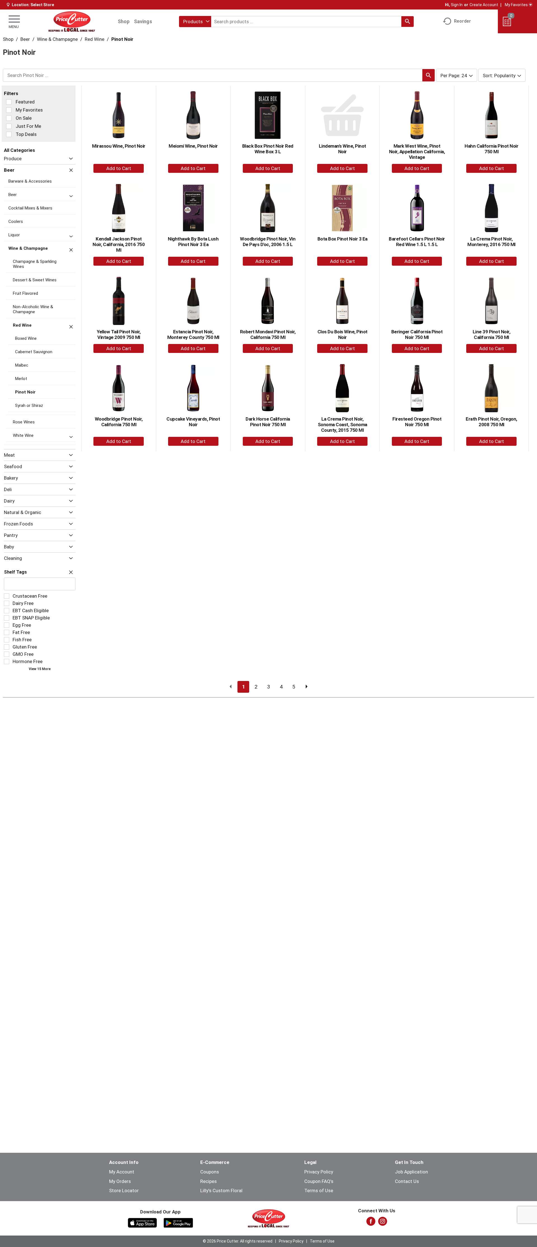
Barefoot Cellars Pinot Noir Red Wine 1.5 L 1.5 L (417, 241)
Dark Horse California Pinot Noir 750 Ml (268, 421)
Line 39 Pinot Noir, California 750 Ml (491, 334)
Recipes (208, 1181)
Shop (123, 21)
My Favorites (516, 5)
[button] (69, 159)
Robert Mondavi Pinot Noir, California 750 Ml (268, 334)
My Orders (120, 1181)
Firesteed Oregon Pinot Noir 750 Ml (416, 421)
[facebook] (370, 1223)
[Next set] (306, 687)
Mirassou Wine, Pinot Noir (118, 146)
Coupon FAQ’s (318, 1181)
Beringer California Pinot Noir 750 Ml (417, 334)
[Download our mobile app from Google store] (178, 1222)
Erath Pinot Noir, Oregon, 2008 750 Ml (491, 421)
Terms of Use (318, 1190)
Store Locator (124, 1190)
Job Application (411, 1172)
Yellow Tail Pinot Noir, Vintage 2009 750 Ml (119, 334)
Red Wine (94, 39)
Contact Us (407, 1181)
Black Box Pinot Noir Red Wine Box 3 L (267, 148)
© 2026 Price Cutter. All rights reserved (237, 1241)
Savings (143, 21)
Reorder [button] (462, 21)
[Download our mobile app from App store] (142, 1222)
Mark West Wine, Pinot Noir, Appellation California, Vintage (417, 151)
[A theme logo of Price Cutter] (71, 21)
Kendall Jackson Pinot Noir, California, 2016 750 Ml (119, 244)
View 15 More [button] (40, 669)
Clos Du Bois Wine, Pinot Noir (342, 334)
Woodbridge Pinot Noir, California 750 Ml (119, 421)
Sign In (457, 5)
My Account (121, 1172)
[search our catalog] (407, 21)
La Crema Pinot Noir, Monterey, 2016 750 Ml (491, 241)
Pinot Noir (122, 39)
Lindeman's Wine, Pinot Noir (342, 148)
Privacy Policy (318, 1172)
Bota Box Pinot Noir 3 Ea (342, 239)
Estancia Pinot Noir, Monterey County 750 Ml (193, 334)
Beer (25, 39)
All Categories (19, 150)
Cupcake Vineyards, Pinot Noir (193, 421)
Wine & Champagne (57, 39)
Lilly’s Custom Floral (221, 1190)
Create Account (484, 5)
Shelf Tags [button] (15, 572)
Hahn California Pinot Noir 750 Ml (491, 148)
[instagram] (382, 1223)
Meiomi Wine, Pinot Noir (193, 146)
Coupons (209, 1172)
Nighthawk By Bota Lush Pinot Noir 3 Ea (193, 241)
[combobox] (195, 21)
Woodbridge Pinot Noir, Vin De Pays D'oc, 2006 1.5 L (267, 241)
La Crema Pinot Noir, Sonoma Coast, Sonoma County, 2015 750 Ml (342, 424)
